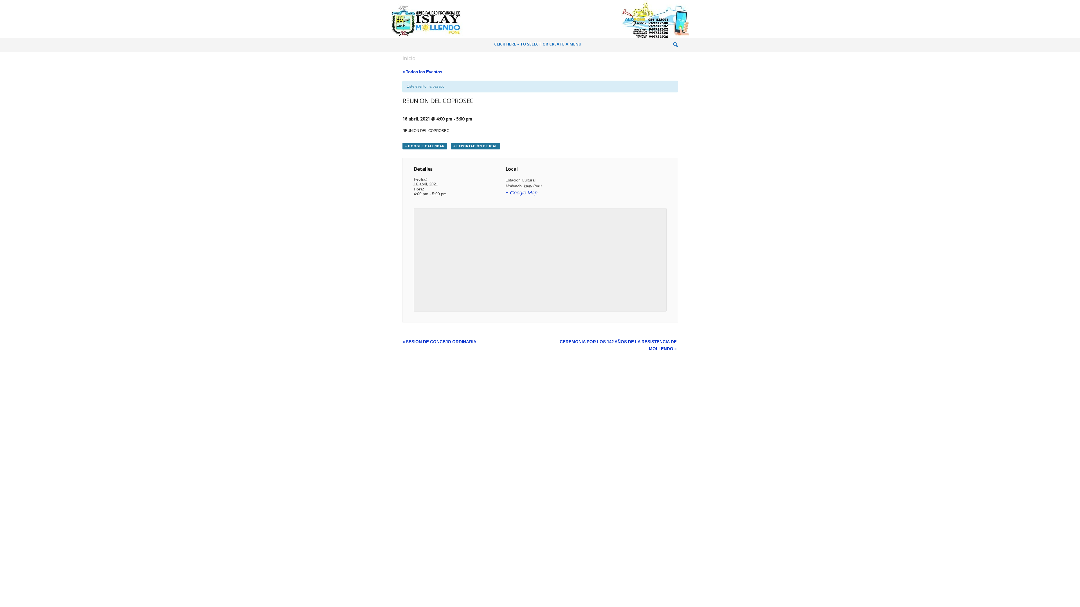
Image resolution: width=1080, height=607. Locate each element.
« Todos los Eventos (422, 71)
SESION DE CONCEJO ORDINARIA (439, 341)
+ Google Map (521, 192)
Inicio (408, 58)
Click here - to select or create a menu (537, 44)
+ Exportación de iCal (475, 146)
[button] (675, 45)
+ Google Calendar (425, 146)
